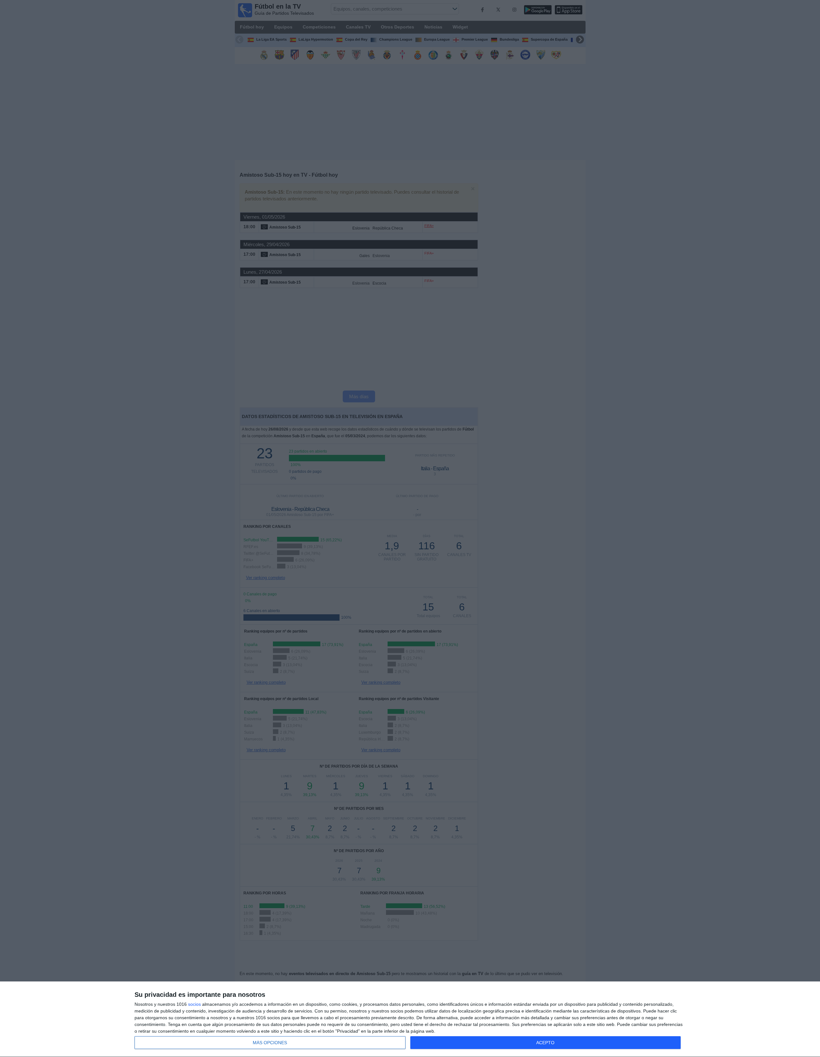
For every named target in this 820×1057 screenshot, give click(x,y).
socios (194, 1004)
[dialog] (410, 1019)
